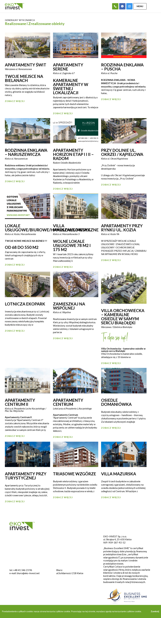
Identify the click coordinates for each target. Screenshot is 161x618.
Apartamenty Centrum (68, 402)
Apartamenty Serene (68, 66)
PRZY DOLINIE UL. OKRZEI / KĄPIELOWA (122, 152)
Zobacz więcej (15, 101)
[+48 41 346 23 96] (115, 6)
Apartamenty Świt (25, 64)
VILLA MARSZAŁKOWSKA (71, 227)
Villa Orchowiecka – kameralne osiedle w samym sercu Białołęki (122, 316)
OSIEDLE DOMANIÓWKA (116, 402)
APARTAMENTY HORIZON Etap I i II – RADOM (73, 154)
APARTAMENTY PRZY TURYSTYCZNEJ (25, 475)
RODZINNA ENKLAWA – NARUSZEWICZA (26, 152)
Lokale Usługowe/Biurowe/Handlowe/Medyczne (52, 227)
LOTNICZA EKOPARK (25, 303)
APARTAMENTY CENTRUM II (20, 402)
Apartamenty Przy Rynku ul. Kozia (122, 227)
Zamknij (155, 611)
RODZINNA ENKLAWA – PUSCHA (122, 66)
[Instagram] (129, 6)
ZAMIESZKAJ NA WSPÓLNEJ (69, 305)
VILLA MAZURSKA (118, 473)
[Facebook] (122, 6)
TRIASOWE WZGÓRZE (74, 473)
